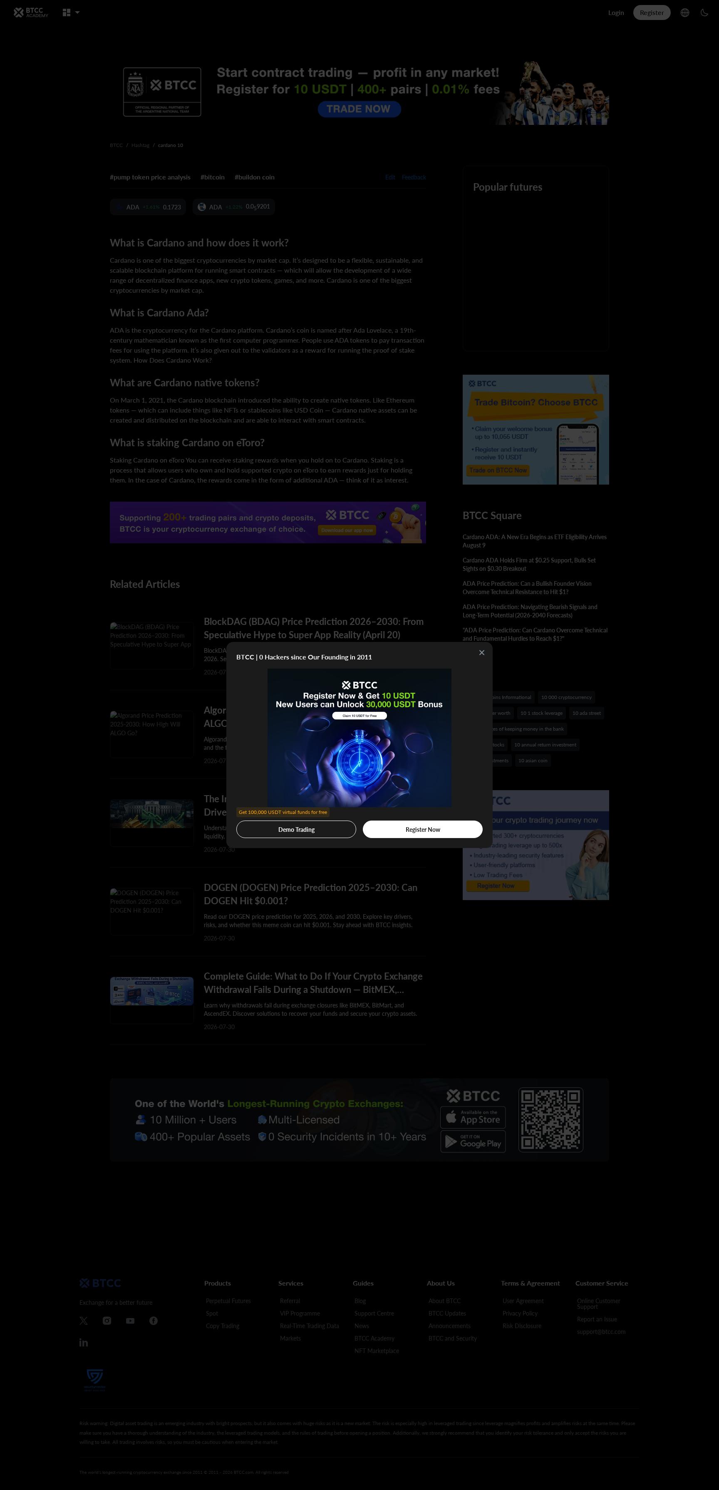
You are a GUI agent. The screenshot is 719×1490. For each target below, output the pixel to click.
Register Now (423, 829)
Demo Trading (283, 827)
